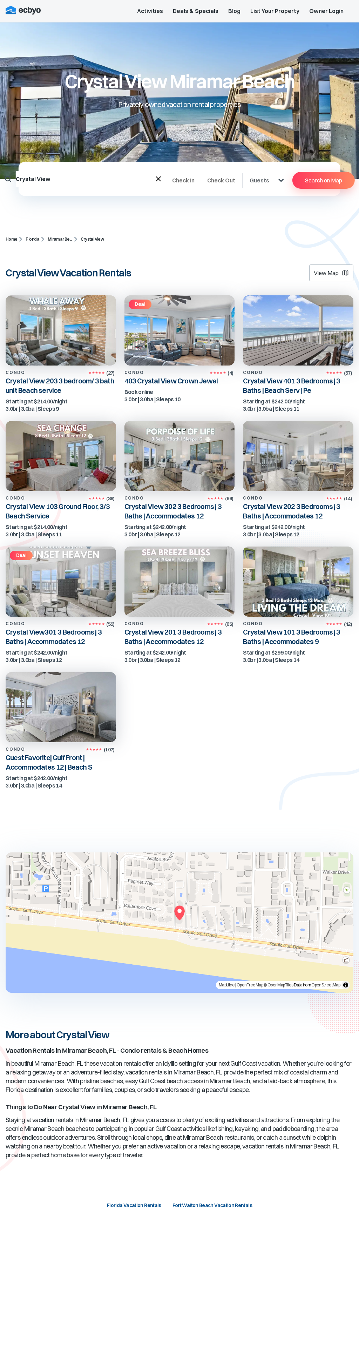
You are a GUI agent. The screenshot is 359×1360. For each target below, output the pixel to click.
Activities (150, 10)
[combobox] (86, 179)
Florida (32, 239)
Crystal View (92, 239)
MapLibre (227, 984)
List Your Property (274, 10)
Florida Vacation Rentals (134, 1205)
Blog (234, 10)
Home (11, 239)
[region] (179, 922)
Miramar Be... (60, 239)
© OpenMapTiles (278, 984)
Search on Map (323, 180)
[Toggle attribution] (345, 985)
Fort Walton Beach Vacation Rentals (212, 1205)
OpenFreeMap (250, 984)
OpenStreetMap (325, 984)
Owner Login (326, 10)
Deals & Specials (195, 10)
